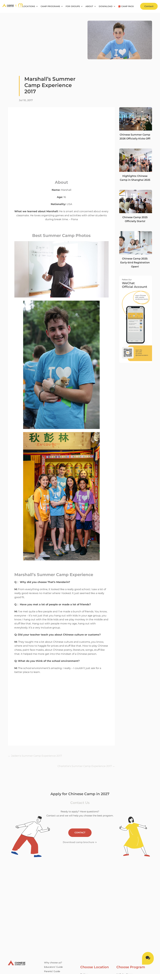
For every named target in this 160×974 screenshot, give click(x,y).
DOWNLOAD (105, 6)
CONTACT (80, 832)
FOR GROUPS (73, 6)
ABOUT (89, 6)
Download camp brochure (78, 842)
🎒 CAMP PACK (126, 6)
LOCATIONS (28, 6)
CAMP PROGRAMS (50, 6)
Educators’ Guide (53, 967)
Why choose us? (53, 962)
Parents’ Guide (52, 971)
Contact (148, 6)
